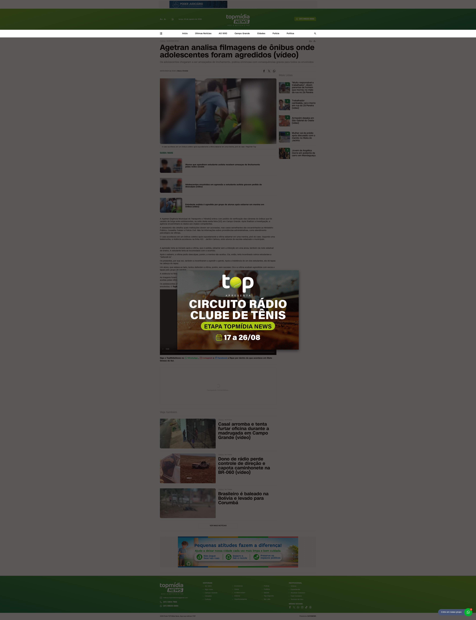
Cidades (261, 33)
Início (185, 33)
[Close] (299, 270)
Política (290, 33)
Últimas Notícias (203, 33)
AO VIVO (223, 33)
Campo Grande (242, 33)
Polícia (276, 33)
